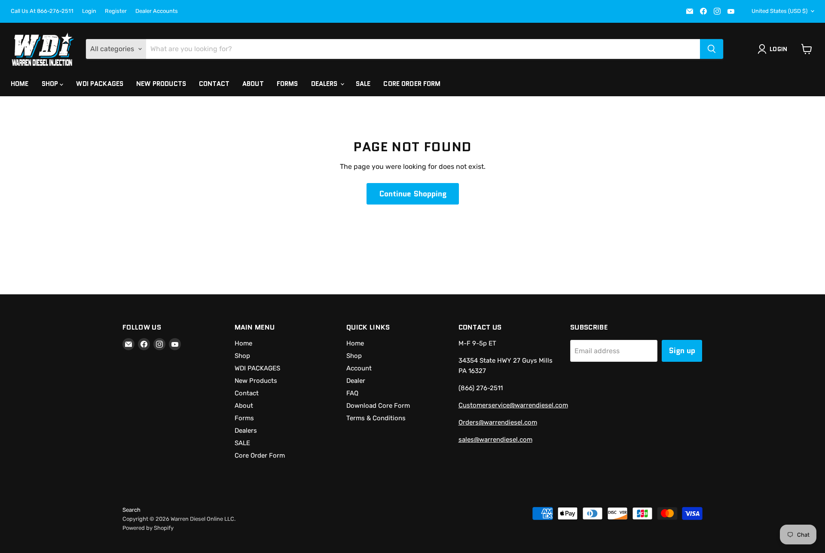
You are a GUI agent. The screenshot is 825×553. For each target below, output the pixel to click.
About (253, 84)
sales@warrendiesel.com (495, 439)
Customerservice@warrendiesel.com (513, 405)
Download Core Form (378, 405)
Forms (287, 84)
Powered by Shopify (148, 528)
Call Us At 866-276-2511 (42, 11)
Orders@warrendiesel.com (497, 422)
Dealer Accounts (156, 11)
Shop (51, 84)
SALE (363, 84)
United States (779, 11)
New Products (161, 84)
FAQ (352, 393)
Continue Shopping (412, 193)
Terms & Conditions (376, 418)
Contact (214, 84)
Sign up (682, 350)
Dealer (355, 381)
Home (20, 84)
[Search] (711, 49)
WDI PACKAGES (99, 84)
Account (359, 368)
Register (116, 11)
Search (131, 510)
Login (89, 11)
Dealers (325, 84)
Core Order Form (411, 84)
